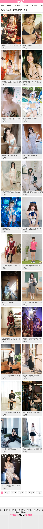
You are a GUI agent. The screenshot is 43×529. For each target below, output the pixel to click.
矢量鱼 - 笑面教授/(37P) (31, 376)
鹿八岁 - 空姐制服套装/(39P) (32, 229)
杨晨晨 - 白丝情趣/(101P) (10, 155)
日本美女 (35, 5)
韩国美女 (18, 5)
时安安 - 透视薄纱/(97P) (10, 449)
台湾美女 (27, 5)
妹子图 (8, 510)
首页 (2, 5)
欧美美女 (24, 512)
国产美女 (10, 5)
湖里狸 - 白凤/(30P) (8, 302)
